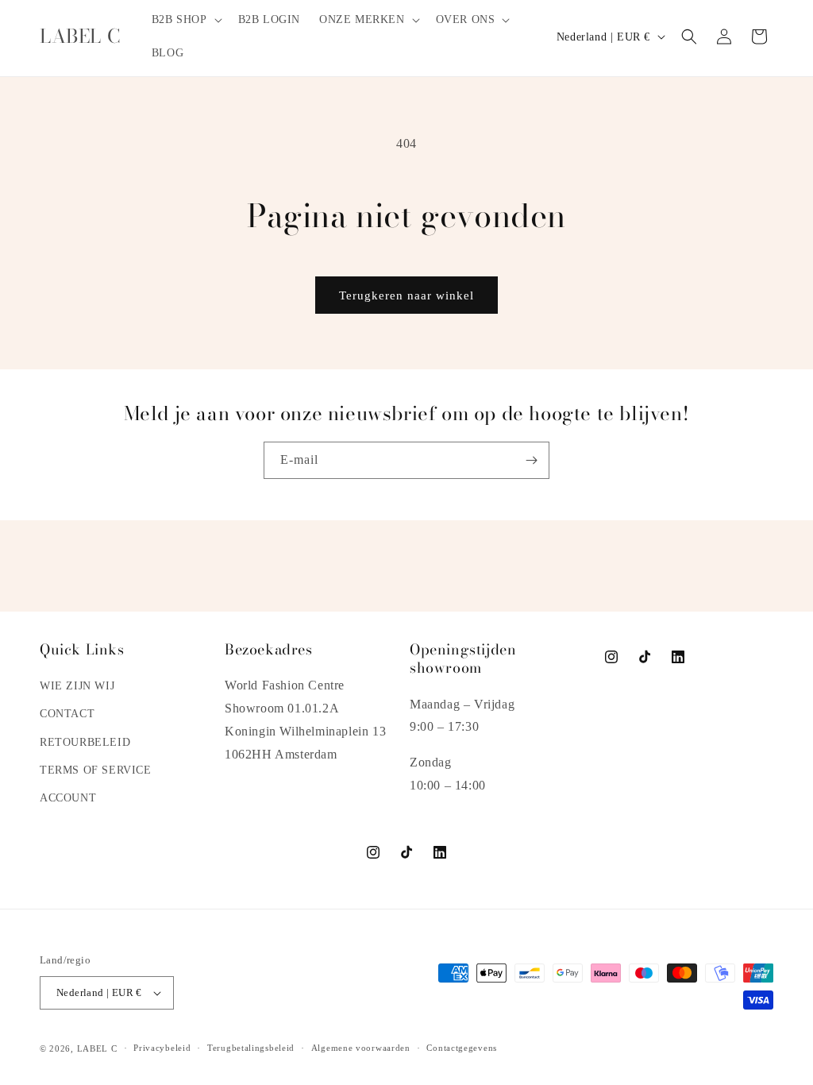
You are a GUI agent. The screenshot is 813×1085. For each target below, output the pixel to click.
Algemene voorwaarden (360, 1047)
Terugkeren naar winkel (406, 295)
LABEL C (97, 1048)
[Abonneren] (531, 460)
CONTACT (67, 714)
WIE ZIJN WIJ (77, 686)
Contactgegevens (461, 1047)
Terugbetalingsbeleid (251, 1047)
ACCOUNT (68, 798)
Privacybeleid (162, 1047)
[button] (185, 20)
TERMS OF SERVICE (96, 770)
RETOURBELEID (85, 742)
